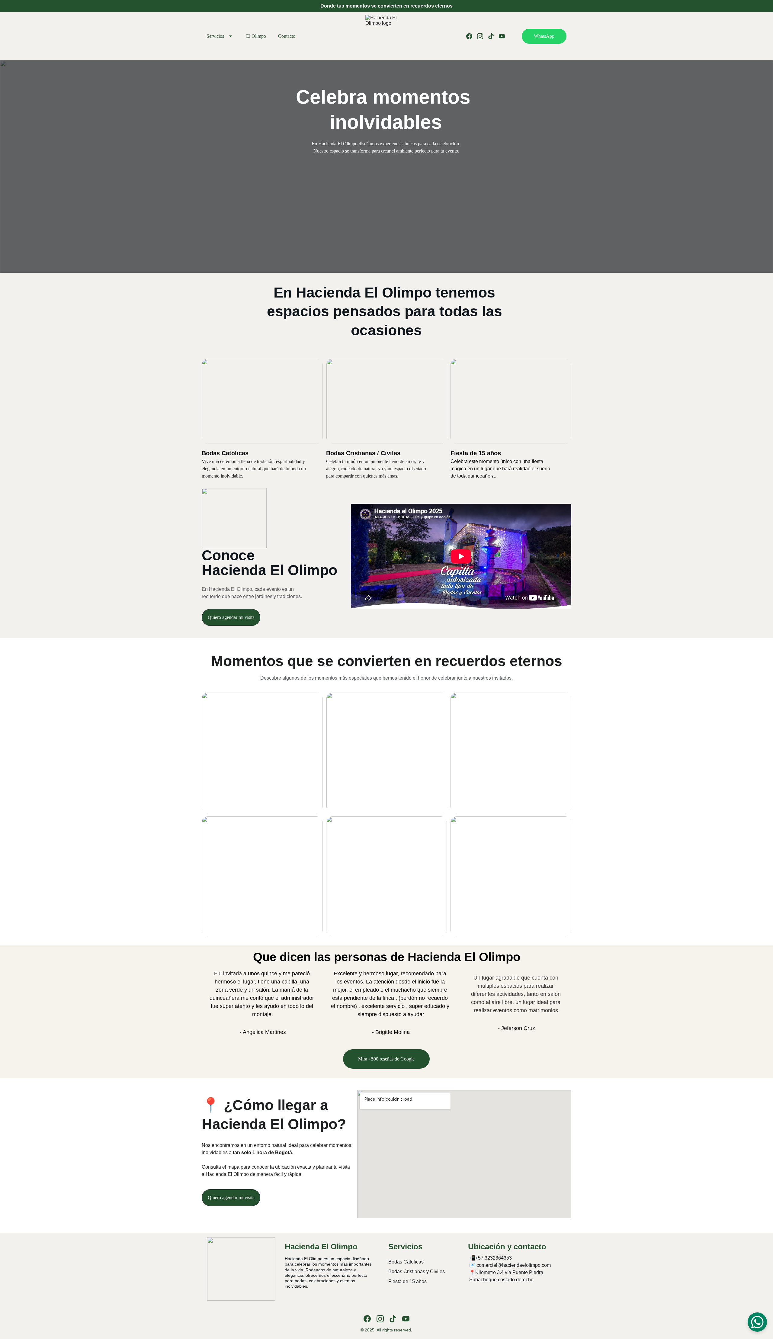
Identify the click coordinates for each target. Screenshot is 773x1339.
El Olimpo (256, 36)
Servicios (215, 36)
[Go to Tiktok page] (493, 36)
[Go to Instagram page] (482, 36)
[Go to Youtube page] (502, 36)
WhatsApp (544, 36)
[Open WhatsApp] (757, 1322)
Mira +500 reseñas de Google (386, 1058)
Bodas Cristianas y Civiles (416, 1271)
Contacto (286, 36)
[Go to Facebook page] (471, 36)
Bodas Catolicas (406, 1261)
